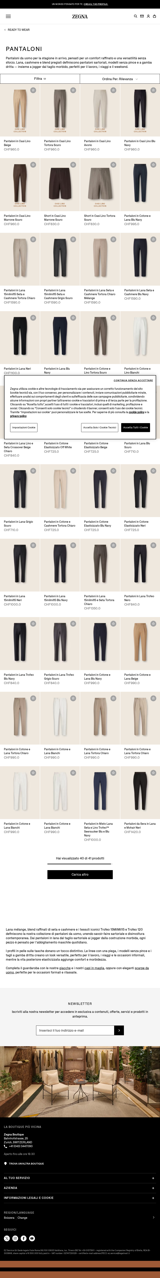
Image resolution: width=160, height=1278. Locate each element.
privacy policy (18, 416)
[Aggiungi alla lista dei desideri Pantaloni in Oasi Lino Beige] (33, 90)
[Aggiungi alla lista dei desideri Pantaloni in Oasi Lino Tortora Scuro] (73, 90)
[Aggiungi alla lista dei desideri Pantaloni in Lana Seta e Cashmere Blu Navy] (153, 239)
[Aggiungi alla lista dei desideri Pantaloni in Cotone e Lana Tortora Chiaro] (33, 698)
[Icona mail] (142, 16)
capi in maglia (94, 968)
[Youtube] (32, 1238)
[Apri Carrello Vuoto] (154, 16)
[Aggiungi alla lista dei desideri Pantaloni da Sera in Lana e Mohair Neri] (153, 773)
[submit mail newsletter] (119, 1030)
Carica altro (80, 874)
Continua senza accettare (133, 380)
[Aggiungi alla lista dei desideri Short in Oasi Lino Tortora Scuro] (113, 165)
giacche (65, 968)
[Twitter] (7, 1238)
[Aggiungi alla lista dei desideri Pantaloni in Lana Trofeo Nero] (153, 545)
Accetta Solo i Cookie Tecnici (99, 427)
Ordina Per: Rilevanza (118, 79)
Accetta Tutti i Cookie (135, 427)
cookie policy (136, 412)
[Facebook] (24, 1238)
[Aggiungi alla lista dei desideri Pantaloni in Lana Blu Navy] (73, 318)
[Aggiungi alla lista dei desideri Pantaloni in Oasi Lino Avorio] (113, 90)
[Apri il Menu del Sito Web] (8, 16)
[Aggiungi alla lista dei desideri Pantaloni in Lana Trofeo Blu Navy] (33, 624)
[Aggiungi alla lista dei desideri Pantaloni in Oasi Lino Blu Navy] (153, 90)
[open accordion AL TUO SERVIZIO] (153, 1178)
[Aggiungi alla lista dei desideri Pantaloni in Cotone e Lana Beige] (153, 624)
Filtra (38, 78)
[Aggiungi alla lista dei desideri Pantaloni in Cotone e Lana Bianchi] (73, 698)
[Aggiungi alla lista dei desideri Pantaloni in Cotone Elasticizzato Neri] (153, 471)
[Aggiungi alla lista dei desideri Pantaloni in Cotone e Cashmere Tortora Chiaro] (73, 471)
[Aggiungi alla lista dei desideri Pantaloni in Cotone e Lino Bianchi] (153, 318)
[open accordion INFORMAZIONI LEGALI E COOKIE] (153, 1198)
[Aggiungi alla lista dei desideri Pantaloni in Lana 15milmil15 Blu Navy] (73, 545)
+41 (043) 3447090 (21, 1146)
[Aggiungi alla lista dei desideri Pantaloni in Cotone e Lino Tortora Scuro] (113, 318)
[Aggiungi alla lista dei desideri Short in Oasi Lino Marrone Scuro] (73, 165)
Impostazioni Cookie (23, 427)
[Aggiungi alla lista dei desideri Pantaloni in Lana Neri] (33, 318)
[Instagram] (15, 1238)
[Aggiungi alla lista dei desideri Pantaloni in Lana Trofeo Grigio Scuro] (73, 624)
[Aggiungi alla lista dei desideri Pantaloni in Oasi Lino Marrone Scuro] (33, 165)
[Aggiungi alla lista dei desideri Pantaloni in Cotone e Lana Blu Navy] (153, 165)
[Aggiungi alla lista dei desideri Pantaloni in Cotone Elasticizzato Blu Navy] (113, 471)
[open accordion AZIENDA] (153, 1188)
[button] (135, 16)
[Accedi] (148, 16)
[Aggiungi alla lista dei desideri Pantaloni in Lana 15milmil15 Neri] (33, 545)
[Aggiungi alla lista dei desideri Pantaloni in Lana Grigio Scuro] (33, 471)
